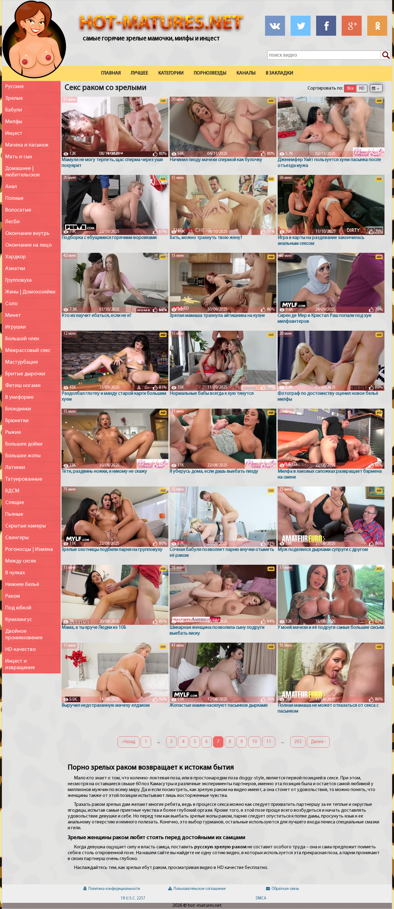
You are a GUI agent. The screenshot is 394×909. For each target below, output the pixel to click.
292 (298, 742)
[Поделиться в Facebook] (326, 26)
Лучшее (139, 73)
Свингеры (17, 537)
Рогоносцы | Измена (29, 549)
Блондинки (18, 409)
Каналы (245, 73)
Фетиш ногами (23, 385)
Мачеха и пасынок (26, 145)
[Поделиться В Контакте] (275, 26)
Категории (170, 73)
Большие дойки (23, 444)
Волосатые (18, 210)
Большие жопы (23, 456)
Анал (11, 186)
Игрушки (15, 327)
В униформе (19, 397)
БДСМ (12, 491)
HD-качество (20, 649)
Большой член (22, 338)
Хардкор (15, 257)
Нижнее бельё (22, 584)
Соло (11, 303)
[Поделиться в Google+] (352, 26)
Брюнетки (17, 420)
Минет (13, 315)
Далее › (318, 742)
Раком (12, 596)
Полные (14, 198)
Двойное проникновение (23, 634)
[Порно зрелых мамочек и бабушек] (34, 40)
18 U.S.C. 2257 (133, 898)
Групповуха (18, 280)
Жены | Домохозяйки (30, 292)
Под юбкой (18, 608)
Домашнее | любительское (22, 172)
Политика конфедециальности (114, 889)
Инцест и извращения (20, 664)
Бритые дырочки (25, 374)
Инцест (13, 133)
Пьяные (14, 514)
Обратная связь (285, 889)
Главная (111, 73)
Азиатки (15, 268)
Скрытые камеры (25, 526)
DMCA (261, 898)
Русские (14, 86)
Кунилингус (18, 619)
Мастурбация (21, 362)
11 (268, 742)
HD (361, 89)
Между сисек (20, 561)
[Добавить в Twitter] (301, 26)
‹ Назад (128, 742)
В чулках (15, 573)
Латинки (15, 467)
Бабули (13, 110)
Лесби (12, 221)
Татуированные (23, 479)
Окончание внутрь (27, 233)
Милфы (13, 121)
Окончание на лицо (28, 245)
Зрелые (14, 98)
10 (254, 742)
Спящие (14, 502)
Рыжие (13, 432)
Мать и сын (18, 157)
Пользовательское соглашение (200, 889)
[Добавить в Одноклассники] (377, 26)
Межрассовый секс (27, 350)
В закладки (279, 73)
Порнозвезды (210, 73)
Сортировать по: (325, 88)
